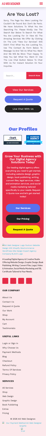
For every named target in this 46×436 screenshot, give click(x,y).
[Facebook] (5, 281)
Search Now (34, 75)
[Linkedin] (13, 281)
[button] (41, 3)
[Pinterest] (29, 281)
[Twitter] (21, 281)
